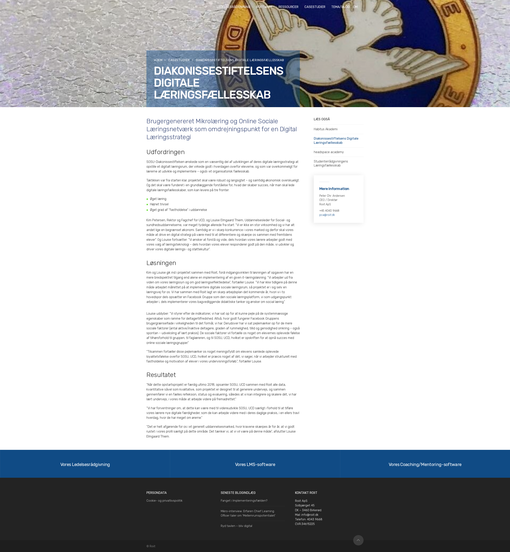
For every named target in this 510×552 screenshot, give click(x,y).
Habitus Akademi (325, 129)
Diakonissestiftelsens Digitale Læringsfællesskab (336, 140)
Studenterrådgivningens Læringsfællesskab (331, 163)
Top (358, 540)
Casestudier (179, 60)
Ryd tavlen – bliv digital (236, 526)
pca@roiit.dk (327, 215)
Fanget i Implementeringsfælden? (244, 500)
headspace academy (329, 152)
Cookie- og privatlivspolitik (164, 500)
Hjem (158, 60)
